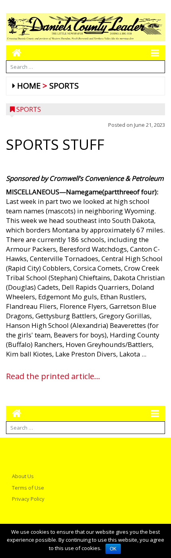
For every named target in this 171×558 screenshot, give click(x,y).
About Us (23, 476)
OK (113, 549)
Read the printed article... (53, 376)
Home (29, 85)
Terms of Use (28, 487)
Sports (64, 85)
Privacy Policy (28, 498)
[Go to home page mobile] (13, 52)
